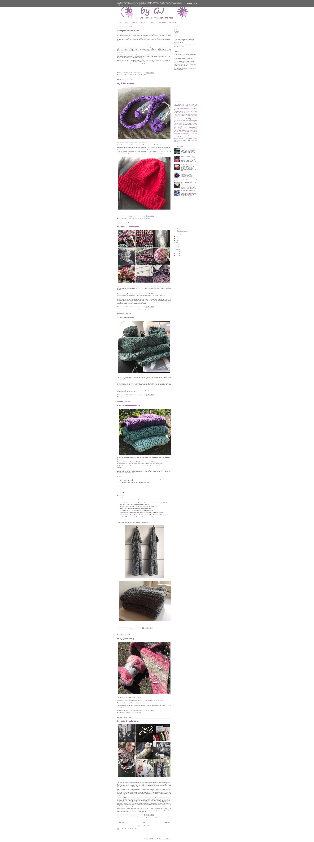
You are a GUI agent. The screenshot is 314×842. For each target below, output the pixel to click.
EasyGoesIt (184, 112)
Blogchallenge (190, 106)
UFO (184, 138)
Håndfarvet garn (140, 817)
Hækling (130, 309)
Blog (120, 22)
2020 (177, 240)
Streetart (186, 133)
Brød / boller (190, 108)
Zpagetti (176, 141)
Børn (122, 309)
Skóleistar (194, 131)
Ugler (186, 138)
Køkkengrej (194, 123)
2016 (177, 248)
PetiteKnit (144, 48)
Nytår (185, 127)
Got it (195, 3)
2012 (177, 255)
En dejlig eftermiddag (125, 638)
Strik (130, 74)
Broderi (185, 108)
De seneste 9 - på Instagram (128, 226)
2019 (177, 242)
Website (185, 140)
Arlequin (123, 712)
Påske (182, 130)
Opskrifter (182, 128)
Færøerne (183, 114)
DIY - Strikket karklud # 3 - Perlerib (188, 164)
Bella (185, 106)
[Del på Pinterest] (153, 73)
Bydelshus (180, 109)
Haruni (189, 117)
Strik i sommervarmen (125, 317)
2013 (177, 253)
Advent (175, 104)
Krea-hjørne (185, 123)
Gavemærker (177, 115)
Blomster (181, 108)
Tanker (141, 309)
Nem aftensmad (178, 127)
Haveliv (127, 712)
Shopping (187, 131)
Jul (177, 121)
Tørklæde (136, 712)
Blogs (195, 106)
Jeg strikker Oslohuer (125, 83)
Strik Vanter (194, 133)
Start (144, 822)
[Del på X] (150, 73)
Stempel (182, 133)
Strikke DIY (143, 22)
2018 (177, 244)
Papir (191, 128)
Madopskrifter (162, 22)
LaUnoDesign (120, 35)
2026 (177, 228)
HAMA (186, 117)
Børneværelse (182, 111)
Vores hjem (191, 138)
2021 (177, 238)
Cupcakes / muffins (192, 111)
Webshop (146, 74)
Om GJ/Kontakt (173, 22)
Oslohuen (142, 218)
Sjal (130, 712)
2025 (177, 236)
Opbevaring (176, 128)
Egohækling (189, 112)
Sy (174, 136)
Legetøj (184, 124)
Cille (187, 111)
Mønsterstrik (191, 126)
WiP (148, 309)
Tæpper (145, 309)
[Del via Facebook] (152, 73)
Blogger (168, 838)
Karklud (176, 123)
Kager (195, 121)
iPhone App (151, 817)
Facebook (176, 29)
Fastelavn (176, 114)
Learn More (189, 3)
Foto (132, 817)
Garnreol (190, 114)
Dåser (180, 112)
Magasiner (182, 126)
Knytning (180, 123)
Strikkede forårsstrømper (182, 231)
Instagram (137, 218)
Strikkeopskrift (136, 630)
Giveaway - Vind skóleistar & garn (188, 156)
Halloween (182, 117)
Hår (177, 120)
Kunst (190, 123)
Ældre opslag (167, 822)
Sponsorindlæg (177, 133)
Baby (196, 105)
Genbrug (183, 115)
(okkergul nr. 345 (158, 38)
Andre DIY (152, 22)
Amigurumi (187, 104)
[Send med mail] (147, 73)
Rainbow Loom (190, 130)
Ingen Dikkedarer (181, 120)
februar (178, 234)
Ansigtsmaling (177, 105)
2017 (177, 246)
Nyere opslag (122, 822)
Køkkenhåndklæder (125, 630)
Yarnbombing (194, 140)
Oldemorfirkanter (192, 127)
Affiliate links (181, 104)
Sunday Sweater (131, 48)
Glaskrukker (194, 115)
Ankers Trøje (194, 104)
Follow (175, 36)
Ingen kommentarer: (137, 72)
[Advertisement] (186, 86)
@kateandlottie (166, 782)
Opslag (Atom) (147, 825)
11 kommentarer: (137, 628)
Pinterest (176, 32)
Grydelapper (177, 117)
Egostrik (127, 218)
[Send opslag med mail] (144, 72)
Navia (195, 126)
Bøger (126, 22)
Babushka (191, 105)
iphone (191, 120)
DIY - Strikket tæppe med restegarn (188, 190)
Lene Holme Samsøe (191, 124)
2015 (177, 249)
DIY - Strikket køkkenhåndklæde (129, 405)
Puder (179, 130)
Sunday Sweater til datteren (128, 30)
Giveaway (188, 115)
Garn (122, 74)
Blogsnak (176, 108)
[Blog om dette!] (149, 73)
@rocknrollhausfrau (163, 785)
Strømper (187, 135)
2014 (177, 251)
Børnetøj (126, 309)
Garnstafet (194, 114)
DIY (175, 112)
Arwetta (123, 218)
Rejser (175, 131)
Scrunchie (182, 131)
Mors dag (187, 126)
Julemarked (186, 121)
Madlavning (176, 126)
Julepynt (191, 121)
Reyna (178, 131)
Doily (177, 112)
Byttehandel (186, 109)
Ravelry (176, 34)
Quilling (185, 130)
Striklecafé (183, 135)
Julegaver (181, 121)
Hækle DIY (134, 22)
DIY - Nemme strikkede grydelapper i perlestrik (186, 173)
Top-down (141, 74)
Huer (133, 218)
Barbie (181, 106)
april (178, 230)
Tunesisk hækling (193, 136)
